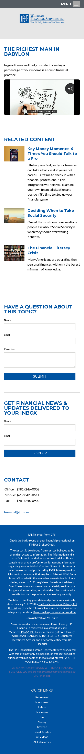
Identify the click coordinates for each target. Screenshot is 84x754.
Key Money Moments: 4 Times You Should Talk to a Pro (52, 154)
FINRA (23, 632)
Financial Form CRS (44, 534)
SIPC (31, 632)
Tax (42, 717)
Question (9, 349)
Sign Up (40, 453)
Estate (42, 707)
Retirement (42, 697)
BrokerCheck (46, 544)
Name (7, 320)
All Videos (42, 737)
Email (7, 334)
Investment (42, 702)
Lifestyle (42, 727)
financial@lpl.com (16, 512)
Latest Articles (42, 732)
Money (42, 722)
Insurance (42, 712)
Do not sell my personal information (54, 612)
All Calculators (42, 742)
